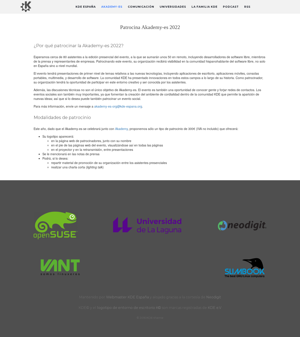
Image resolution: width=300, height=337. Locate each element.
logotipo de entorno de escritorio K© (129, 308)
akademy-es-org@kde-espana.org (118, 106)
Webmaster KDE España (127, 297)
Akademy (121, 128)
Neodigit (213, 297)
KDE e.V (214, 308)
